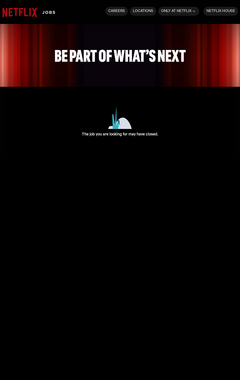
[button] (178, 11)
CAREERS (116, 10)
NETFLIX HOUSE (220, 10)
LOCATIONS (143, 10)
